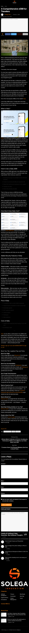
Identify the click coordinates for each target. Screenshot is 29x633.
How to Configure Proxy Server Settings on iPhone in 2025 (16, 546)
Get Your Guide (4, 409)
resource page (11, 417)
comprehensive (7, 431)
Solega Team (8, 14)
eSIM (13, 431)
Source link (3, 428)
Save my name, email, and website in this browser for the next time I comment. (14, 500)
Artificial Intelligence (3, 594)
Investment (13, 596)
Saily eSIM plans (10, 230)
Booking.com (25, 367)
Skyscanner (17, 355)
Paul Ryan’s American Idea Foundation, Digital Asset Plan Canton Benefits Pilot (16, 614)
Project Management (13, 599)
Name (3, 481)
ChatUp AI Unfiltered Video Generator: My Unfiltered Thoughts (12, 534)
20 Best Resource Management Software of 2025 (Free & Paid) (16, 552)
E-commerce (4, 599)
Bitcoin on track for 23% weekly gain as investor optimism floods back (16, 620)
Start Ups (22, 596)
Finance (12, 594)
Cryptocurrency (4, 597)
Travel (6, 6)
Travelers (18, 431)
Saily (24, 98)
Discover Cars (4, 399)
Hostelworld (18, 365)
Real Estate (22, 594)
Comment (3, 463)
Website (3, 493)
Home (2, 6)
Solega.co (19, 629)
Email (2, 487)
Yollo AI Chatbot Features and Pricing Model (14, 541)
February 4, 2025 (16, 14)
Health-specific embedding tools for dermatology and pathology (16, 558)
